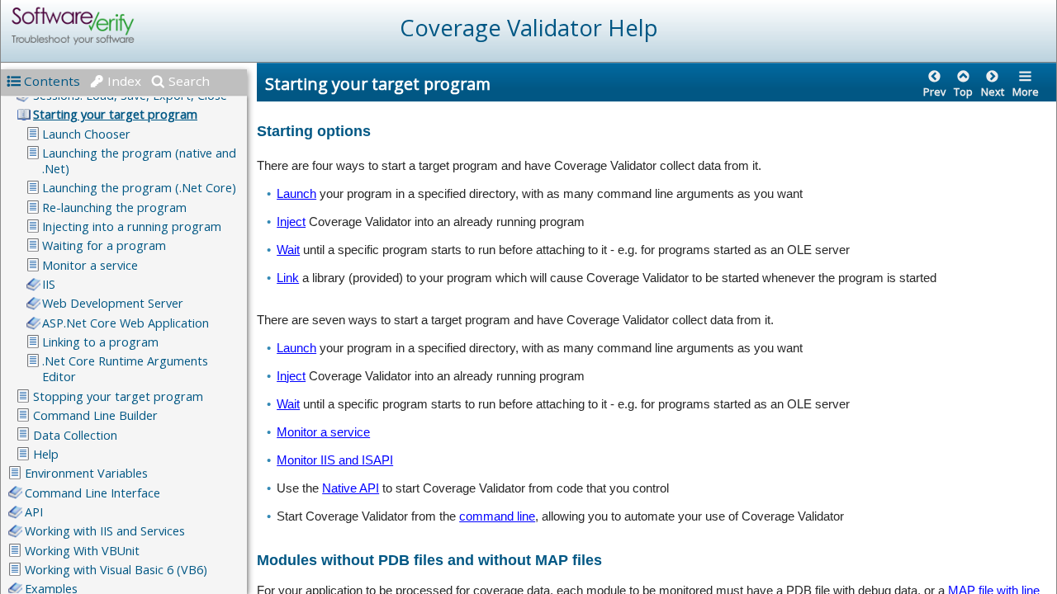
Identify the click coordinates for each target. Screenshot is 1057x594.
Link (288, 278)
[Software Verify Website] (132, 26)
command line (497, 516)
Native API (350, 488)
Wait (288, 250)
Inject (291, 221)
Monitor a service (323, 432)
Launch (296, 193)
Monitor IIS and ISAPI (335, 460)
